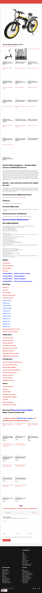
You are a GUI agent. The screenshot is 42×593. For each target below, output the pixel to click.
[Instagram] (37, 588)
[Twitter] (35, 588)
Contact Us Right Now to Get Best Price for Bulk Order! (20, 508)
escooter (6, 287)
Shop (23, 553)
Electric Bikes (7, 268)
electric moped (7, 378)
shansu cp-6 (6, 324)
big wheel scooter (8, 351)
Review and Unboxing (6, 573)
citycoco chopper (8, 402)
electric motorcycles (9, 345)
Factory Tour (6, 263)
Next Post (34, 512)
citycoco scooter (8, 298)
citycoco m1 (6, 303)
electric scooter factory (10, 331)
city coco (5, 290)
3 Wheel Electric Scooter (10, 356)
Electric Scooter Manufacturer (16, 219)
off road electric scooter (10, 353)
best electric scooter (9, 405)
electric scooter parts (10, 372)
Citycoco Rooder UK (5, 570)
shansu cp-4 (6, 318)
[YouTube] (39, 588)
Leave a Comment (6, 46)
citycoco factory (8, 340)
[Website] (33, 533)
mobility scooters (8, 380)
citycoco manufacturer (26, 575)
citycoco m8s (7, 316)
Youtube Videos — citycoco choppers (14, 278)
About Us (24, 554)
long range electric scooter (11, 329)
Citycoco (5, 271)
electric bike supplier (9, 367)
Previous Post (8, 512)
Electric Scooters (8, 265)
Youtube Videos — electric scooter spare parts (17, 281)
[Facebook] (33, 588)
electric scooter (8, 386)
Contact (23, 555)
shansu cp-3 (6, 321)
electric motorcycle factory (11, 370)
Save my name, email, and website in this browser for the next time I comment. (18, 537)
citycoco (5, 389)
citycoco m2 (6, 311)
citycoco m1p (7, 305)
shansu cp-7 (6, 326)
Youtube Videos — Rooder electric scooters (16, 273)
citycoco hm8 (7, 300)
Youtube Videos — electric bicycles (14, 276)
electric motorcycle (9, 295)
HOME (21, 506)
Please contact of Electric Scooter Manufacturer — (19, 419)
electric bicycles (8, 343)
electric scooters (8, 338)
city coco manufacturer (10, 365)
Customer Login (25, 570)
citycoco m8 (6, 313)
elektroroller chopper (10, 397)
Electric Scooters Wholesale (27, 573)
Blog (10, 46)
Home (23, 552)
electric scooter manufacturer (12, 362)
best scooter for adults (10, 348)
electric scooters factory (21, 197)
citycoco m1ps (7, 308)
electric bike (7, 292)
